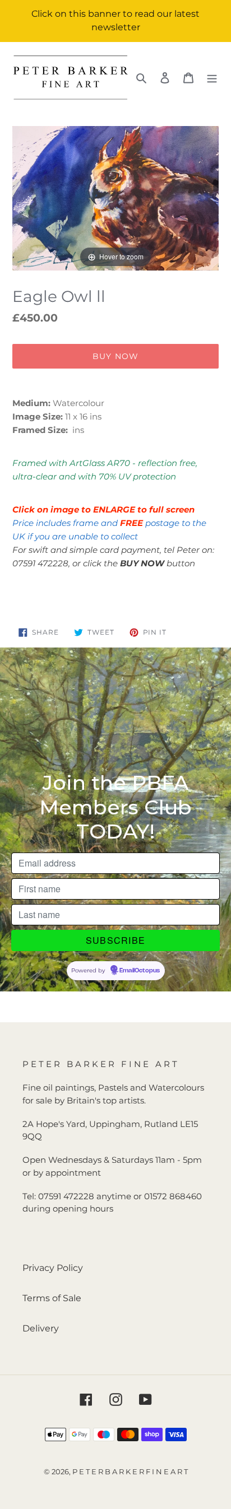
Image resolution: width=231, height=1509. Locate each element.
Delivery (40, 1328)
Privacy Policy (52, 1268)
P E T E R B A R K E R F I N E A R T (130, 1471)
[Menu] (212, 77)
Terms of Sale (51, 1298)
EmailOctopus (139, 971)
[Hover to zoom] (115, 197)
